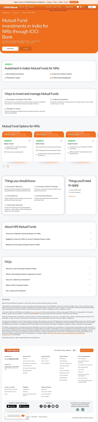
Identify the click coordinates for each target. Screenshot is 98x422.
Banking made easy (64, 372)
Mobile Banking (63, 361)
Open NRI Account (27, 365)
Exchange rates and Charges (30, 363)
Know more (30, 42)
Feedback (25, 391)
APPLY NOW (74, 2)
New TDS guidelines (46, 394)
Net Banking (63, 358)
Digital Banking (63, 377)
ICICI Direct (80, 372)
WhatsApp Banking (64, 365)
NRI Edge (25, 372)
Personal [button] (21, 7)
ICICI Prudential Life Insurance (85, 364)
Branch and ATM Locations (11, 389)
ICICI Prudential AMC (83, 367)
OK (23, 415)
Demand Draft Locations (10, 391)
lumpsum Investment (58, 102)
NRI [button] (27, 7)
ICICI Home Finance (82, 378)
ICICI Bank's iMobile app (65, 363)
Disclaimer (34, 416)
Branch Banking (63, 380)
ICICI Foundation (82, 358)
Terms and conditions (46, 391)
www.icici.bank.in (36, 312)
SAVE (26, 48)
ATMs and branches (64, 370)
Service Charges (45, 396)
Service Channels (64, 375)
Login (91, 7)
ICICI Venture (81, 369)
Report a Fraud (45, 361)
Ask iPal (62, 368)
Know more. (18, 416)
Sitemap (26, 418)
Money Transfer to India (28, 361)
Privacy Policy (43, 416)
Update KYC (44, 389)
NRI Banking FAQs (27, 370)
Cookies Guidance (45, 363)
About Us (25, 358)
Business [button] (31, 7)
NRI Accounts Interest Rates (29, 368)
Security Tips (44, 358)
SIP (6, 102)
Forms (6, 394)
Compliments (26, 389)
